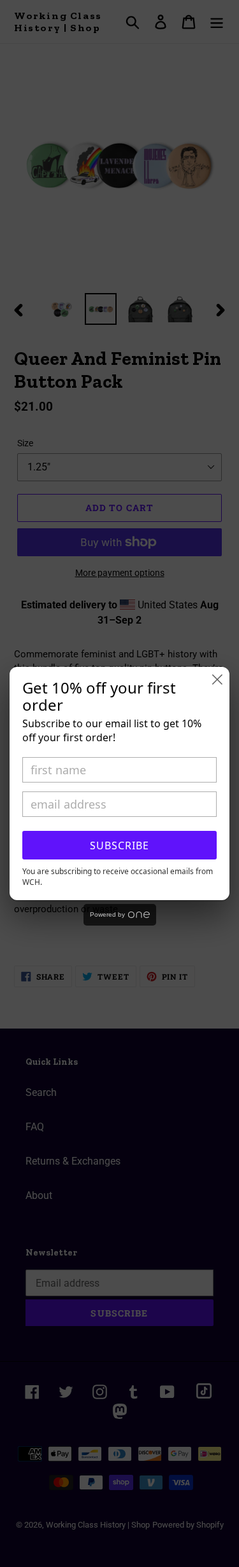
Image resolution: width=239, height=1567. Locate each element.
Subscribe (119, 845)
